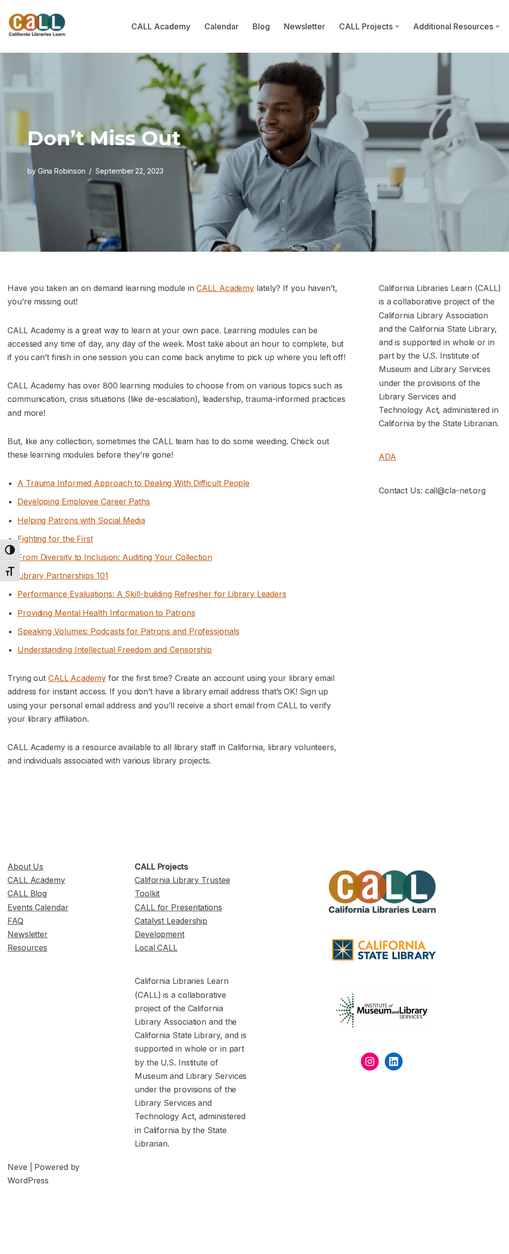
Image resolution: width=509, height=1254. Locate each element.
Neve (17, 1167)
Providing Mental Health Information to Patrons (106, 613)
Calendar (221, 26)
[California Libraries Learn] (37, 26)
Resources (27, 948)
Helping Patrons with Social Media (81, 520)
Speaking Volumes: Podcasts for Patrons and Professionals (128, 631)
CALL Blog (27, 893)
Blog (261, 26)
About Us (25, 866)
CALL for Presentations (178, 907)
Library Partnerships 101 (62, 575)
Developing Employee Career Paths (83, 501)
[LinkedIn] (394, 1061)
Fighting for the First (55, 539)
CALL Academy (160, 26)
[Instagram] (370, 1061)
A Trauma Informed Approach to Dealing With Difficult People (133, 483)
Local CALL (156, 948)
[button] (397, 26)
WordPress (28, 1180)
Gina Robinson (61, 171)
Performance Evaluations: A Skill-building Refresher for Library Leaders (151, 594)
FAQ (15, 921)
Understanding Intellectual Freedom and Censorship (114, 650)
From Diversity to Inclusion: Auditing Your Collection (114, 557)
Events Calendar (38, 907)
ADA (387, 457)
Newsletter (304, 26)
